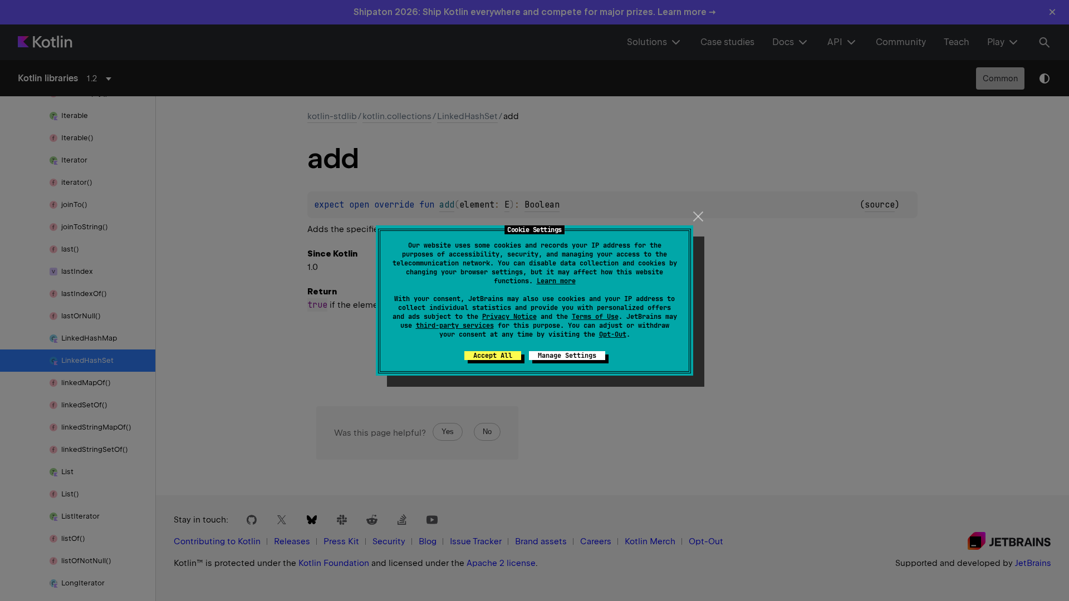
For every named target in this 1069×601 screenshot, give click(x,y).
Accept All (492, 355)
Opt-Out (612, 334)
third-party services (455, 325)
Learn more (556, 281)
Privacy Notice (509, 316)
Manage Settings (567, 355)
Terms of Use (595, 316)
